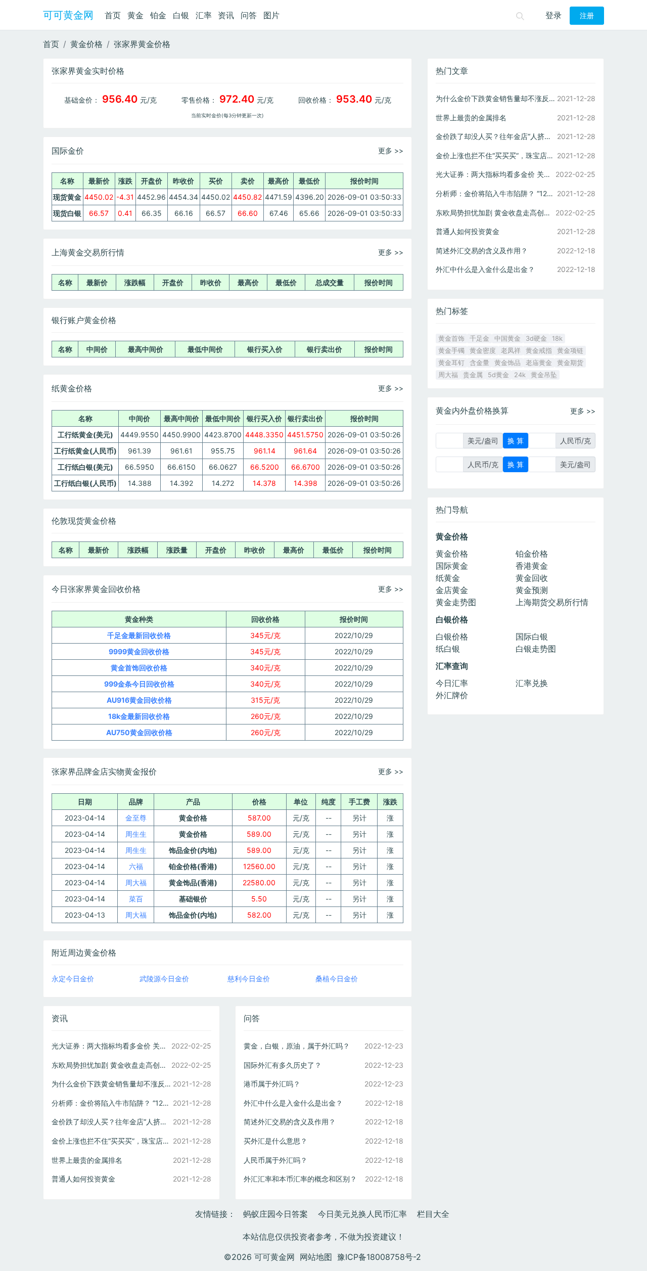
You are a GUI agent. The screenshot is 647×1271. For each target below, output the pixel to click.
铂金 (158, 15)
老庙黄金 (539, 363)
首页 (113, 15)
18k (557, 338)
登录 (553, 15)
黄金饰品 (507, 363)
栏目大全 (433, 1214)
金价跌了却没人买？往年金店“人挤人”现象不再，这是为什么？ (111, 1121)
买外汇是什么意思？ (275, 1141)
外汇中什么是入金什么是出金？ (293, 1103)
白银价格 (452, 636)
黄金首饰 (451, 338)
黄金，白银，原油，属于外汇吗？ (297, 1045)
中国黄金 (507, 338)
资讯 (226, 15)
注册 (587, 16)
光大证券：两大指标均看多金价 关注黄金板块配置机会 (111, 1045)
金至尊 (136, 817)
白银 (181, 15)
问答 (249, 15)
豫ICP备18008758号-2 (379, 1257)
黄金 (135, 15)
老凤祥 (511, 350)
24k (520, 375)
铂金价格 (532, 554)
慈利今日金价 (248, 978)
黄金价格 (86, 44)
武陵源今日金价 (164, 978)
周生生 (136, 834)
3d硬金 (536, 338)
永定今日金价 (73, 978)
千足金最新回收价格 (139, 635)
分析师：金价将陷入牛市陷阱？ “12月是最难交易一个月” (111, 1103)
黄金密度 (483, 350)
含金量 (479, 363)
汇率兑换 (532, 683)
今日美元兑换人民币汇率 (362, 1214)
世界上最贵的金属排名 (87, 1160)
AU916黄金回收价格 (139, 700)
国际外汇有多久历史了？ (282, 1065)
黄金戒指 (539, 350)
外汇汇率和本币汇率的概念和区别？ (300, 1178)
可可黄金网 (68, 15)
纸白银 (448, 649)
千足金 (479, 338)
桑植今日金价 (336, 978)
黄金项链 (570, 350)
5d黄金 (498, 375)
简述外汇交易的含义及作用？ (290, 1121)
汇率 (204, 15)
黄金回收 (532, 578)
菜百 (136, 898)
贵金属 (473, 375)
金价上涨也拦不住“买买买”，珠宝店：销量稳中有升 (111, 1141)
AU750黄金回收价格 (139, 732)
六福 (136, 866)
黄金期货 (570, 363)
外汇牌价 (452, 695)
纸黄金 (448, 578)
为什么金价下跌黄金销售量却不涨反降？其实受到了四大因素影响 (111, 1083)
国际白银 (532, 636)
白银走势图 (536, 649)
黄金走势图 (456, 602)
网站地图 (316, 1257)
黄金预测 (532, 590)
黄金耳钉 (451, 363)
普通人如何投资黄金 (83, 1178)
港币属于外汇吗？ (272, 1083)
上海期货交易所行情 (552, 602)
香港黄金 (532, 566)
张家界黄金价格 (142, 44)
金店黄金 (452, 590)
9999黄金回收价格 (139, 651)
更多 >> (390, 150)
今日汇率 (452, 683)
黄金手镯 (451, 350)
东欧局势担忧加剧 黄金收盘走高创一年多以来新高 (111, 1065)
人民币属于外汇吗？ (275, 1160)
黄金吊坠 (544, 375)
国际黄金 (452, 566)
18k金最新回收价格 (139, 716)
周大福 (136, 882)
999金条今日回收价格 (139, 683)
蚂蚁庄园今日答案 (275, 1214)
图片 (271, 15)
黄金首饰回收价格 (139, 667)
